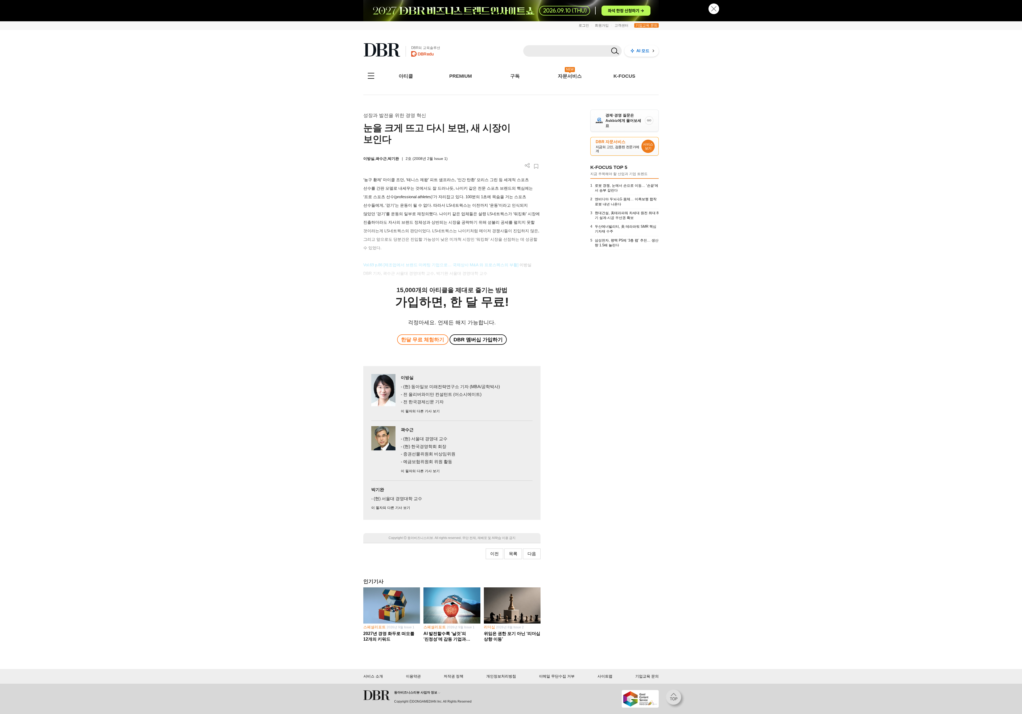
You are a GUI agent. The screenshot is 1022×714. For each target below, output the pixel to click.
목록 (513, 553)
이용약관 (413, 676)
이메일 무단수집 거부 (557, 676)
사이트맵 (604, 676)
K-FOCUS (624, 76)
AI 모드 (642, 50)
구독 (515, 76)
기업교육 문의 (646, 25)
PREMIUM (460, 76)
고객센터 (621, 25)
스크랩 (536, 166)
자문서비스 (570, 76)
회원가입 (602, 25)
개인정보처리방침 (501, 676)
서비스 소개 (373, 676)
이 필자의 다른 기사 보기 (420, 411)
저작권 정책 (453, 676)
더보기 (527, 165)
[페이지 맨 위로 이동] (675, 699)
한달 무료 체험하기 (422, 339)
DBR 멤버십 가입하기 (478, 339)
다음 (532, 553)
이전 (494, 553)
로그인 (584, 25)
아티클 (406, 76)
